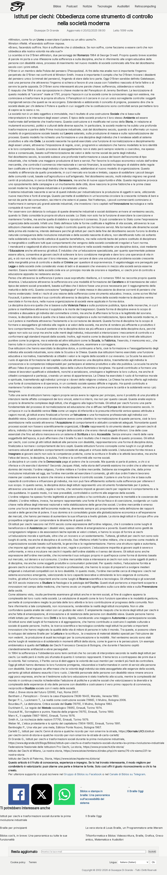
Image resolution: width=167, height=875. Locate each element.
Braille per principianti (13, 827)
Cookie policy (17, 862)
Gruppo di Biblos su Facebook (83, 774)
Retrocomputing (145, 6)
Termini (33, 862)
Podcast (71, 6)
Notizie (87, 6)
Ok (153, 862)
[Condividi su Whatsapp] (64, 795)
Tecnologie (104, 6)
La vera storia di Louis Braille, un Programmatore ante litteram (124, 827)
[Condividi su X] (41, 795)
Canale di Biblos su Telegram (127, 774)
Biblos (57, 6)
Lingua (113, 862)
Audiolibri (123, 6)
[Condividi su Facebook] (18, 795)
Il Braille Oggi (93, 816)
